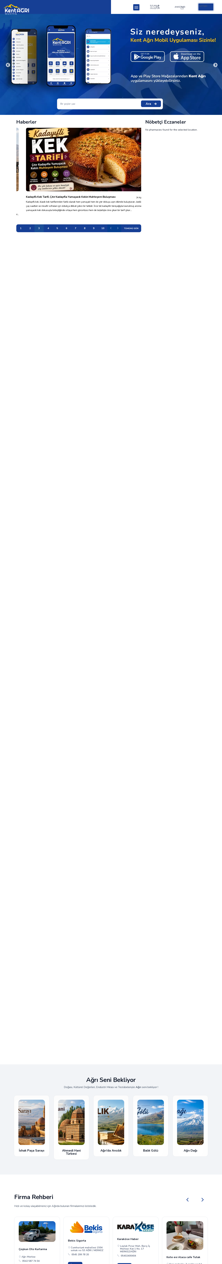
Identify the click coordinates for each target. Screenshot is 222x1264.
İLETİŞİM (203, 6)
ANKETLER (180, 7)
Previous (7, 64)
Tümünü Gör (131, 228)
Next (214, 64)
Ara (148, 104)
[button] (202, 1199)
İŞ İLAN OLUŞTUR (155, 7)
